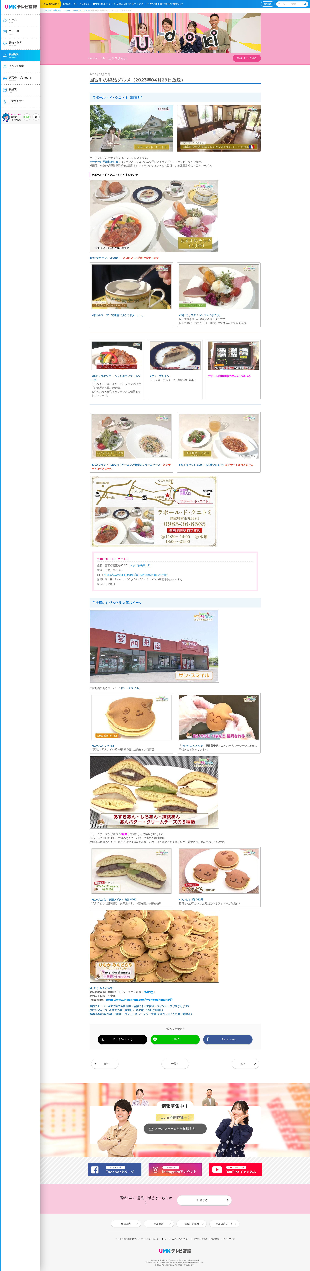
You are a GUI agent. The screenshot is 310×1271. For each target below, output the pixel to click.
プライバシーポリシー (150, 1239)
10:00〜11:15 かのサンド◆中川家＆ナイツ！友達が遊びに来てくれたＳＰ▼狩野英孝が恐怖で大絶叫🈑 (124, 3)
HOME (48, 10)
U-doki (68, 10)
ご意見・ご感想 (200, 1239)
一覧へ (175, 1063)
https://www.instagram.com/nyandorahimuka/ (138, 999)
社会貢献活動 (191, 1223)
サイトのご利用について (126, 1239)
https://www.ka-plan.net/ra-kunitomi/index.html (134, 574)
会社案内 (126, 1223)
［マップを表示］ (137, 565)
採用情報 (215, 1239)
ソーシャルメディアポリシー (177, 1239)
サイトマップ (229, 1239)
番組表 (268, 3)
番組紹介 (58, 10)
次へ (243, 1063)
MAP (147, 992)
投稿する (202, 1200)
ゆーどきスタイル (82, 10)
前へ (106, 1063)
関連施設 (159, 1223)
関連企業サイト (224, 1223)
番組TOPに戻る (247, 58)
